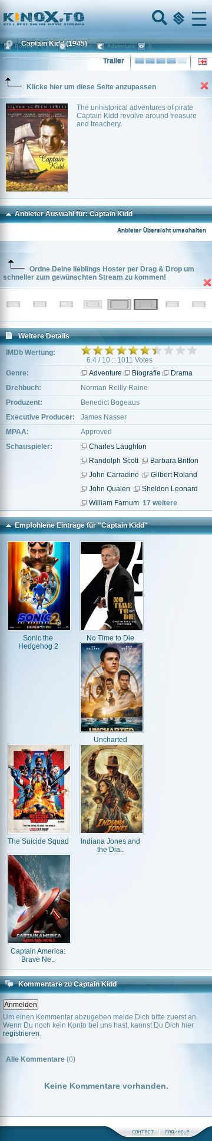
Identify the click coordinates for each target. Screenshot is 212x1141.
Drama (182, 373)
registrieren (21, 1033)
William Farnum (114, 503)
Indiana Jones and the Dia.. (110, 845)
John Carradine (114, 475)
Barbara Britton (174, 461)
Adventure (105, 373)
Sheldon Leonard (170, 489)
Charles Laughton (118, 446)
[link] (106, 19)
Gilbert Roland (174, 475)
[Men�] (199, 19)
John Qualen (109, 489)
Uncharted (110, 740)
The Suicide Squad (38, 841)
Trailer (113, 61)
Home (83, 19)
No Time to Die (110, 638)
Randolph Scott (113, 461)
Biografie (146, 373)
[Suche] (158, 19)
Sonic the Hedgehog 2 (38, 642)
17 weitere (160, 503)
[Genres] (177, 19)
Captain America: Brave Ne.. (38, 955)
